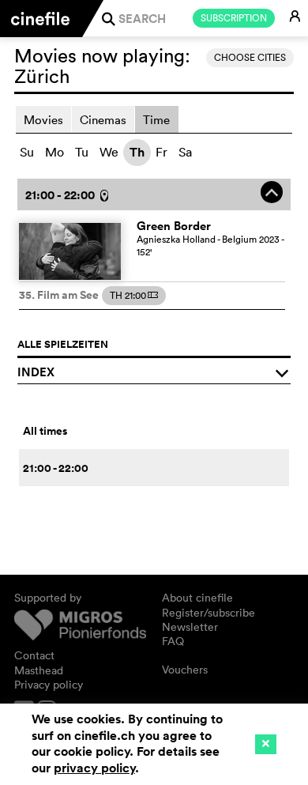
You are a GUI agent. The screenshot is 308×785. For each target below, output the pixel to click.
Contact (34, 655)
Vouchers (185, 669)
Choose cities (250, 57)
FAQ (173, 641)
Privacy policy (48, 684)
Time (156, 119)
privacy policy (94, 768)
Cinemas (103, 119)
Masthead (38, 670)
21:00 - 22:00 (55, 468)
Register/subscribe (208, 613)
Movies (43, 119)
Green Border (174, 225)
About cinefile (197, 598)
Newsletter (190, 627)
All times (45, 431)
